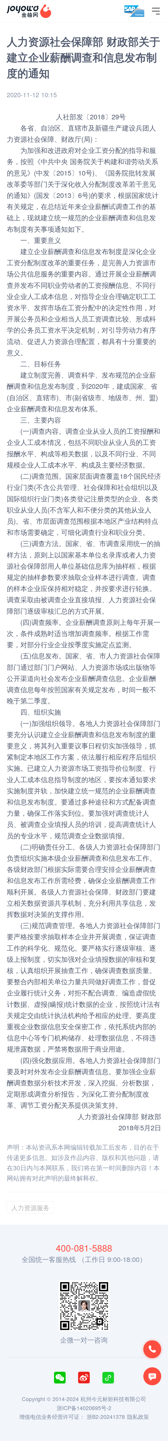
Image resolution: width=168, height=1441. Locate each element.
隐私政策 (138, 1416)
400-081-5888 (84, 1248)
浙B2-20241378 (106, 1416)
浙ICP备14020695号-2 (84, 1408)
